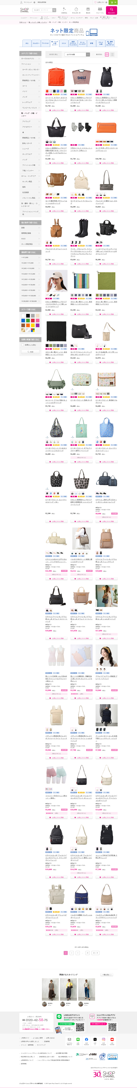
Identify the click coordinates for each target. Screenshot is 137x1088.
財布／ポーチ (27, 143)
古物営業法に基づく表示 (46, 1056)
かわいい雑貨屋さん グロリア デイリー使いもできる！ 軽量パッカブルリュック (106, 100)
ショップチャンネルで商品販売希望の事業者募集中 (54, 1060)
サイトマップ (41, 1045)
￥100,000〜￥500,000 (29, 301)
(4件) (81, 694)
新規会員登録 (42, 2)
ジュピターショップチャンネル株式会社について (36, 1053)
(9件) (56, 813)
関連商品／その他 (28, 80)
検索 (31, 352)
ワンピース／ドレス (29, 108)
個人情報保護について (65, 1056)
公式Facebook (86, 1043)
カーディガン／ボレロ (30, 69)
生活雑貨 (25, 192)
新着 (23, 228)
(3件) (81, 930)
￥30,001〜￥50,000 (28, 290)
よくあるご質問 (38, 1038)
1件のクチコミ (81, 457)
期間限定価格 (26, 233)
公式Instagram (103, 1043)
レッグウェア (27, 102)
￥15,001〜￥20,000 (28, 279)
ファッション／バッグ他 (30, 213)
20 (87, 953)
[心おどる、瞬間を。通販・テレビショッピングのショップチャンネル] (24, 10)
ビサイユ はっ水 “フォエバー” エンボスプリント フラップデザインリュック (56, 857)
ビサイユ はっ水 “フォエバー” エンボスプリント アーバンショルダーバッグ (106, 798)
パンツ (24, 91)
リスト (112, 55)
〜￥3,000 (24, 257)
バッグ (24, 160)
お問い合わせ (50, 1038)
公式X (95, 1043)
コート (24, 86)
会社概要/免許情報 (61, 1053)
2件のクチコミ (106, 517)
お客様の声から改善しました (30, 1041)
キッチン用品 (27, 181)
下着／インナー (28, 170)
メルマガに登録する (69, 1043)
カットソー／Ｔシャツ (30, 75)
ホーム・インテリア (28, 176)
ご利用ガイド (25, 1038)
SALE (23, 239)
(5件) (56, 930)
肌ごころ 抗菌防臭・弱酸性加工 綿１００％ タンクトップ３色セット (81, 678)
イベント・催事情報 (27, 1045)
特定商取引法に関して (28, 1056)
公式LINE (78, 1043)
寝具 (24, 187)
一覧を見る (105, 974)
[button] (113, 1057)
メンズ (24, 97)
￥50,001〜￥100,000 (28, 296)
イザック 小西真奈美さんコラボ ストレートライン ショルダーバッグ (81, 738)
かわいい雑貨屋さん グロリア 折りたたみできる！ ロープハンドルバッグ (81, 100)
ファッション (26, 64)
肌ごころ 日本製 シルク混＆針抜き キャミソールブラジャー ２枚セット (56, 678)
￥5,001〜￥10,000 (27, 268)
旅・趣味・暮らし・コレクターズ (29, 204)
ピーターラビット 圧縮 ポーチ (81, 400)
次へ (94, 953)
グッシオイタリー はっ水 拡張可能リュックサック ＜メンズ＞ (106, 738)
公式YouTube (112, 1043)
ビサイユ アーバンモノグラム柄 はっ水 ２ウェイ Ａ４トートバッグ (56, 619)
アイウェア (26, 121)
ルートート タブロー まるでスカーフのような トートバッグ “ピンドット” (56, 100)
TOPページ (22, 22)
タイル (107, 55)
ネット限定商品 (27, 244)
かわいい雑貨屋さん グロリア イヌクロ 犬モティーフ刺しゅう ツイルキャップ (56, 304)
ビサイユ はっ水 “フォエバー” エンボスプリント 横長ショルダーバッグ (81, 857)
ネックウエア (27, 154)
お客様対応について (27, 1060)
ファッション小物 (28, 165)
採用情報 (23, 1064)
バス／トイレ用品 (28, 198)
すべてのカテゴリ (27, 58)
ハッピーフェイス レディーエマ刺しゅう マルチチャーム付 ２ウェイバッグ (106, 251)
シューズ (25, 149)
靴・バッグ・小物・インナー (38, 22)
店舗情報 (47, 1041)
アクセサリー (27, 127)
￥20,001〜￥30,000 (28, 285)
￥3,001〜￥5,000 (27, 263)
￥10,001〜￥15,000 (28, 274)
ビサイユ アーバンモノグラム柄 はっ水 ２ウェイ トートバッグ (82, 619)
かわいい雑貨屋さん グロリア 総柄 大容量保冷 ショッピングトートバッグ (81, 502)
